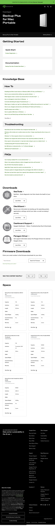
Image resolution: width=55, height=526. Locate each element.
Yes (29, 276)
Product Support (33, 456)
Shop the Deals (33, 433)
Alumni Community (33, 513)
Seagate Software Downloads (33, 459)
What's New (32, 438)
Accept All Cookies (13, 513)
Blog (42, 461)
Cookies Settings (34, 522)
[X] (47, 509)
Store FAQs (32, 441)
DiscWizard (19, 206)
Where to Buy (32, 448)
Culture (31, 508)
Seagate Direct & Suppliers (44, 495)
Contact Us (32, 482)
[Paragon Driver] (7, 239)
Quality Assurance (45, 441)
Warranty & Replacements (32, 476)
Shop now (35, 2)
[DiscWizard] (7, 210)
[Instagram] (49, 509)
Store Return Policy (33, 443)
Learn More (18, 201)
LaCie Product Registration (32, 472)
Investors (31, 487)
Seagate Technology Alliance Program (45, 499)
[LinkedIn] (43, 509)
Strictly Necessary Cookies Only (13, 517)
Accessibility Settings (42, 522)
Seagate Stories (44, 458)
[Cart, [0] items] (44, 6)
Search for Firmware (35, 261)
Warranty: (7, 322)
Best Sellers (32, 436)
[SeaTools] (7, 195)
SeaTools (18, 191)
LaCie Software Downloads (32, 463)
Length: (6, 308)
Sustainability (44, 436)
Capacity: (7, 302)
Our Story (43, 433)
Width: (6, 311)
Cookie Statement (19, 495)
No (41, 276)
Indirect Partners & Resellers (45, 491)
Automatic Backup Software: (9, 318)
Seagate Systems (33, 480)
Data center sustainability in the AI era (13, 433)
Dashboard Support (23, 223)
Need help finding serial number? (9, 264)
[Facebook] (41, 509)
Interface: (7, 305)
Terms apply (40, 2)
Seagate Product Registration (33, 468)
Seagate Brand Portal (48, 518)
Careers (31, 510)
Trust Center (44, 438)
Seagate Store (32, 430)
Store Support (32, 446)
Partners (43, 487)
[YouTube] (45, 509)
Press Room (43, 456)
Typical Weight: (8, 314)
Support (31, 453)
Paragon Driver (21, 236)
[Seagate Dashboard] (7, 226)
